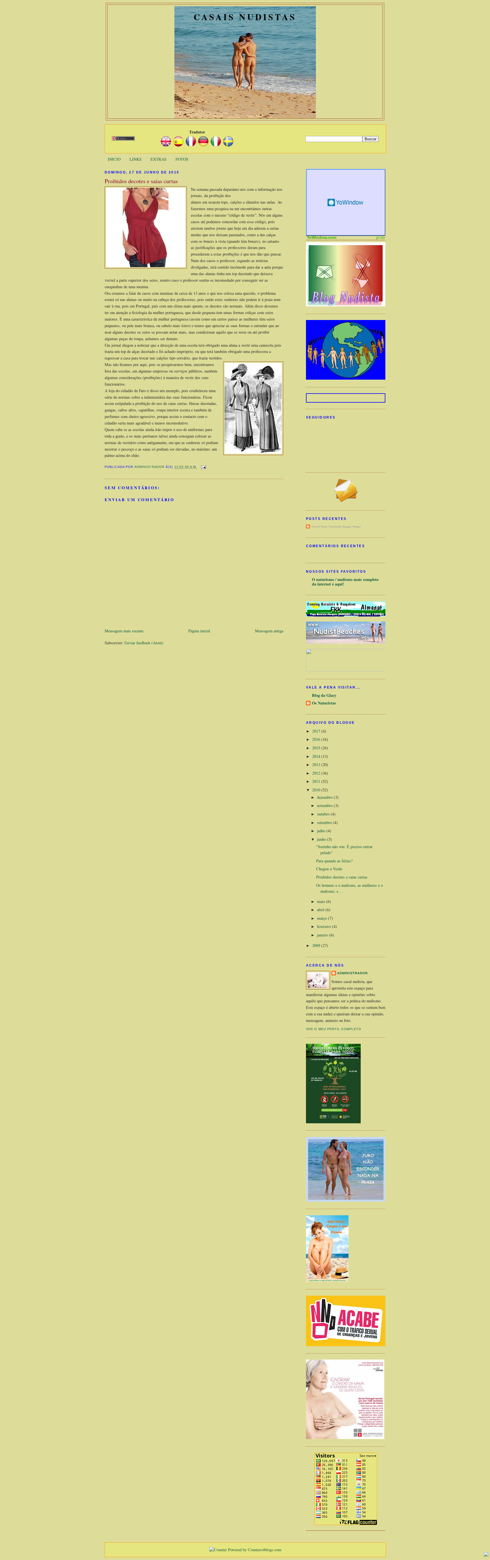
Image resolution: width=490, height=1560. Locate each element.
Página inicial (199, 630)
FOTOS (182, 159)
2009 (316, 945)
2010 (316, 789)
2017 (316, 731)
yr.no (380, 237)
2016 (316, 739)
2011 (316, 781)
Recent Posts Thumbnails (326, 526)
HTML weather (346, 202)
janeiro (323, 935)
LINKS (135, 159)
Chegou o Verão (329, 868)
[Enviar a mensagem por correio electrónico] (202, 467)
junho (322, 839)
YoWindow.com (321, 237)
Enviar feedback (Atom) (143, 642)
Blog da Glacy (324, 695)
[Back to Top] (486, 1555)
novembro (325, 805)
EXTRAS (158, 159)
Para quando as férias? (334, 860)
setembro (325, 822)
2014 (316, 756)
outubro (324, 814)
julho (321, 830)
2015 (316, 747)
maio (321, 901)
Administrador (352, 973)
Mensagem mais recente (124, 630)
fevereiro (324, 926)
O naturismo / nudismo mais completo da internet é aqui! (345, 581)
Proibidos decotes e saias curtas (342, 877)
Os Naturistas (324, 703)
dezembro (325, 797)
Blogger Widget (352, 526)
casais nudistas (245, 17)
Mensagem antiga (269, 630)
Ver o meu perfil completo (333, 1029)
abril (321, 909)
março (322, 918)
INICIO (114, 159)
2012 (316, 773)
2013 (316, 764)
